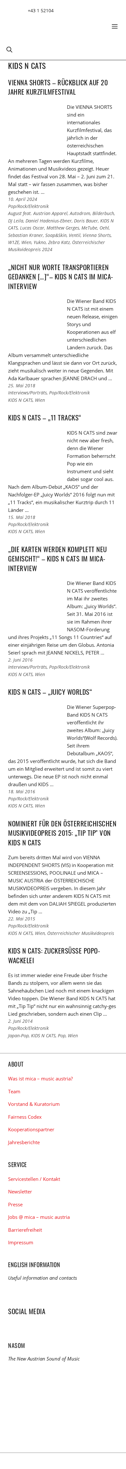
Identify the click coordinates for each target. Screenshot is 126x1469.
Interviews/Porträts (27, 393)
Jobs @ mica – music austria (39, 1217)
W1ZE (13, 242)
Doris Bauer (86, 221)
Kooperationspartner (31, 1129)
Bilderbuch (103, 213)
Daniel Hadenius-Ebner (49, 221)
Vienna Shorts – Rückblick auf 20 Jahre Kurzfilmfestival (58, 87)
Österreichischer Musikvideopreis (80, 933)
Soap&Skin (56, 235)
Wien (26, 242)
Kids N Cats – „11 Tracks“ (44, 417)
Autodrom (80, 213)
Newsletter (20, 1191)
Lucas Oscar (32, 228)
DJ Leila (15, 221)
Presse (15, 1204)
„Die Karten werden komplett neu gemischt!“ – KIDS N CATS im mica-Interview (57, 558)
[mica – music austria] (55, 24)
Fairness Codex (25, 1117)
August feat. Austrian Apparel (38, 213)
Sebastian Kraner (25, 235)
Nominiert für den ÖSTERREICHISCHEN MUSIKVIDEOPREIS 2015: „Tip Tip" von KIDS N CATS (62, 832)
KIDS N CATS (20, 400)
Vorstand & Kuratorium (34, 1104)
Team (14, 1091)
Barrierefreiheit (25, 1230)
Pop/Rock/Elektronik (28, 206)
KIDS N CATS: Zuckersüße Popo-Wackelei (54, 955)
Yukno (40, 242)
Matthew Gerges (63, 228)
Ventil (74, 235)
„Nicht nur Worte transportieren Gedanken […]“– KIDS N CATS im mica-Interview (60, 276)
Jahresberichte (24, 1142)
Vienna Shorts (97, 235)
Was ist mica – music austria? (40, 1078)
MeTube (89, 228)
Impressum (20, 1242)
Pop (62, 1035)
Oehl (104, 228)
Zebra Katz (59, 242)
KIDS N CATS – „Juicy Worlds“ (50, 692)
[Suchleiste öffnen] (9, 49)
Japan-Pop (18, 1035)
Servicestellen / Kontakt (34, 1179)
